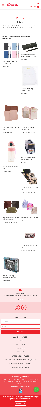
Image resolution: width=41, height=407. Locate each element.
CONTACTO (20, 352)
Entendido (20, 403)
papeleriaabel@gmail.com (20, 367)
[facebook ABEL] (23, 307)
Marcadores (6, 281)
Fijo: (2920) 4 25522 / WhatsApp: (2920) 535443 (20, 360)
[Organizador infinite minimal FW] (29, 112)
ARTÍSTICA (23, 162)
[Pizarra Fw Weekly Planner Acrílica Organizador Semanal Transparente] (29, 76)
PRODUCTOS (20, 344)
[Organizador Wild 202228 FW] (29, 176)
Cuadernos (6, 66)
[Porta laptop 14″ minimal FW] (11, 112)
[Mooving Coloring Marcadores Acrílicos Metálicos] (11, 264)
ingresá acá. (20, 383)
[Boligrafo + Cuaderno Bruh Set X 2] (11, 50)
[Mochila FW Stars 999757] (29, 207)
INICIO (20, 341)
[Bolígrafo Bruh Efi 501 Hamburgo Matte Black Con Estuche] (29, 47)
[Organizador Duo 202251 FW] (29, 235)
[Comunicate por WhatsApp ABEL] (36, 389)
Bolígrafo (24, 59)
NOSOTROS (20, 348)
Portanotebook (7, 132)
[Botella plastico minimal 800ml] (11, 151)
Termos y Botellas (8, 171)
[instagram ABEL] (17, 307)
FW (22, 220)
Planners (23, 93)
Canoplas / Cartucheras (28, 132)
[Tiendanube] (20, 377)
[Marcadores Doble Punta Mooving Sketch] (29, 146)
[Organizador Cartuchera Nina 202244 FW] (11, 207)
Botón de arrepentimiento (20, 386)
